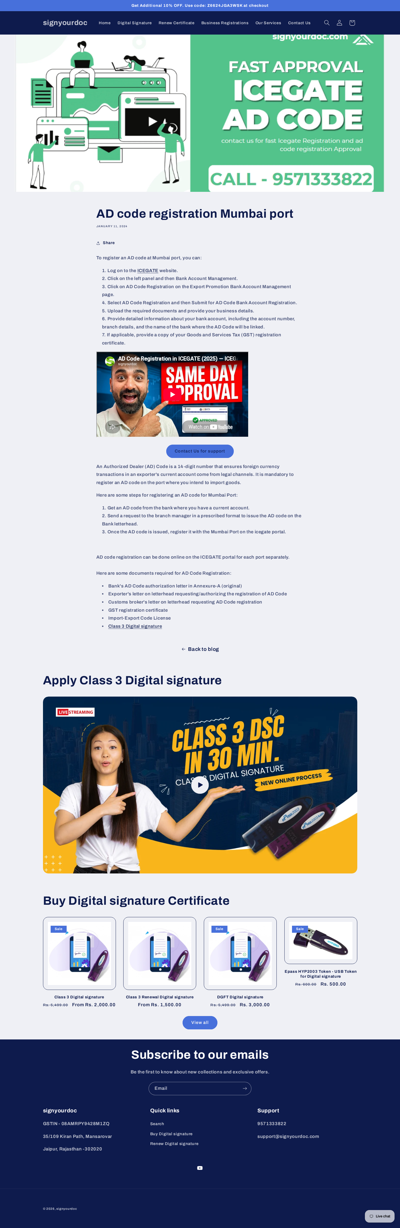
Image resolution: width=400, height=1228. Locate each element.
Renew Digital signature (174, 1143)
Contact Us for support (200, 451)
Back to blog (203, 649)
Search (157, 1124)
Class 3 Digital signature (79, 997)
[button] (327, 23)
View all (200, 1022)
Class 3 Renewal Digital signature (160, 997)
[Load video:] (200, 785)
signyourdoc (66, 1208)
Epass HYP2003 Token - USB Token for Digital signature (321, 973)
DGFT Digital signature (240, 997)
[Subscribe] (245, 1088)
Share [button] (109, 243)
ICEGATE (147, 270)
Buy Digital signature (171, 1134)
